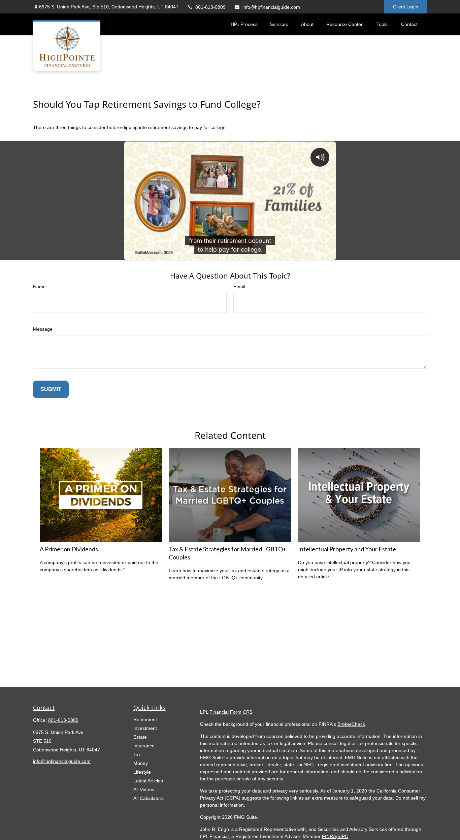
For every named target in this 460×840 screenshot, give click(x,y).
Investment (145, 728)
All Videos (143, 789)
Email (239, 286)
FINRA (329, 836)
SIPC (342, 836)
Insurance (144, 745)
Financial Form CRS (231, 712)
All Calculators (148, 798)
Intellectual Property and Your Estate (347, 549)
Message (43, 329)
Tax (137, 754)
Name (39, 286)
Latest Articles (148, 780)
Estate (140, 737)
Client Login (405, 6)
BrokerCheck (351, 724)
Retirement (145, 719)
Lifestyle (142, 772)
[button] (244, 24)
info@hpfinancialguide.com (271, 7)
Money (140, 763)
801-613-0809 (210, 7)
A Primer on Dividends (69, 549)
